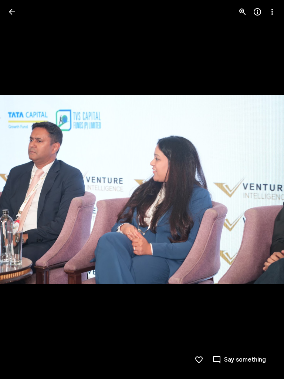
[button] (20, 189)
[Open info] (257, 11)
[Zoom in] (242, 11)
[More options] (272, 11)
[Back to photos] (12, 12)
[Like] (199, 359)
